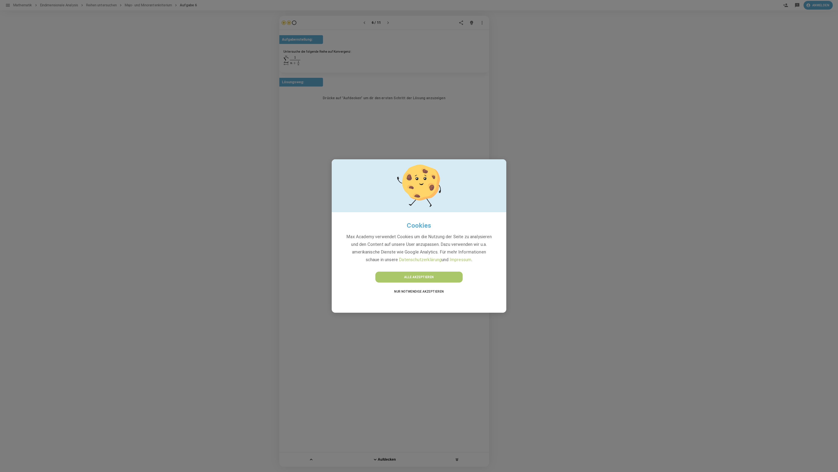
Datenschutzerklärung (420, 259)
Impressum (460, 259)
